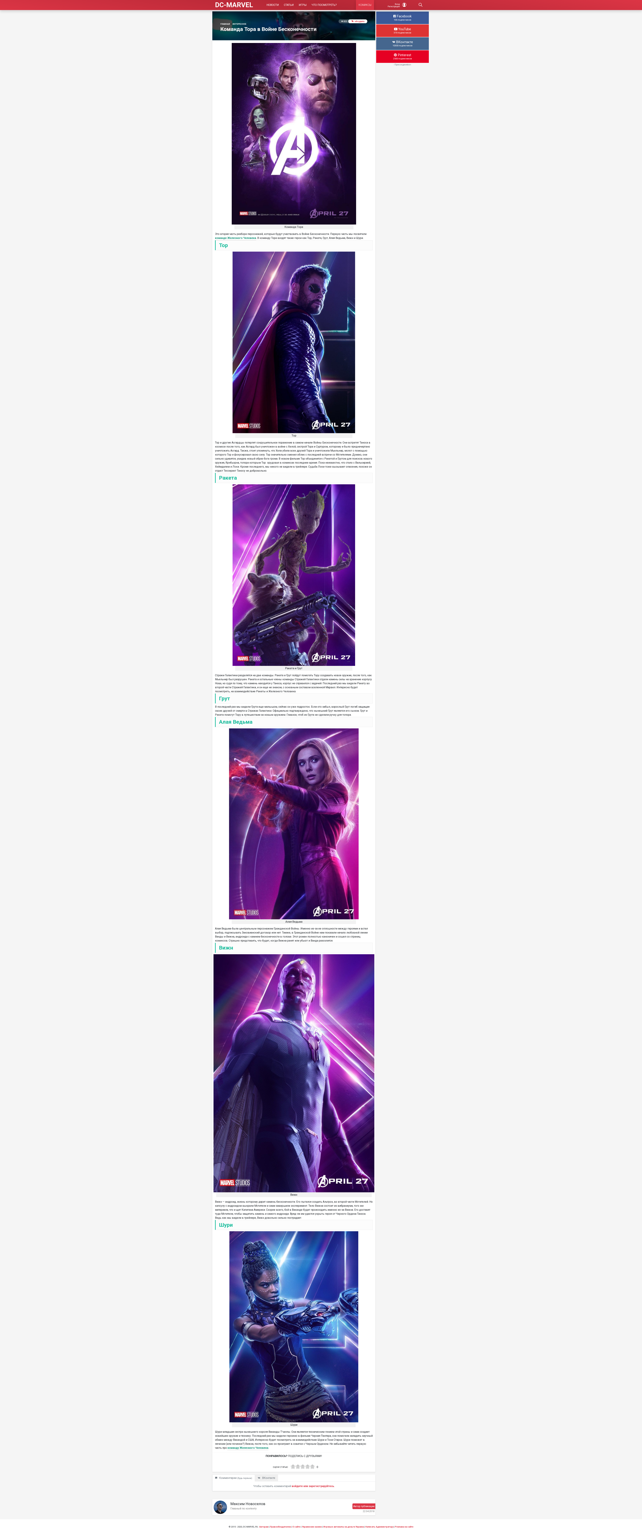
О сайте (296, 1526)
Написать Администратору (379, 1526)
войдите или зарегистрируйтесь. (313, 1486)
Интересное (239, 24)
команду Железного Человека (248, 1447)
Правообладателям (280, 1526)
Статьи (289, 5)
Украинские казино (312, 1526)
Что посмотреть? (324, 5)
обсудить (360, 21)
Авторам (264, 1526)
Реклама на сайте (404, 1526)
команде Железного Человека (235, 238)
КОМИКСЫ (365, 5)
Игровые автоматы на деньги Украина (343, 1526)
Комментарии (235, 1478)
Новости (272, 5)
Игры (303, 5)
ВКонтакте (268, 1478)
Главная (225, 24)
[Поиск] (421, 5)
